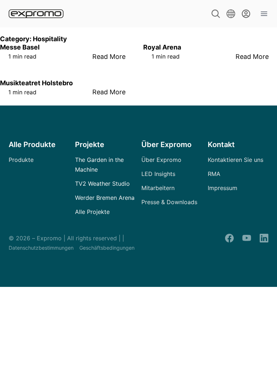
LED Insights (158, 173)
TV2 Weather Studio (102, 183)
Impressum (222, 188)
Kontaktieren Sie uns (235, 159)
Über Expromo (161, 159)
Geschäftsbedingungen (107, 248)
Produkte (21, 159)
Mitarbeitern (158, 188)
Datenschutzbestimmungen (41, 248)
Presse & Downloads (169, 202)
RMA (214, 173)
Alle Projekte (92, 211)
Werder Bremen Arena (105, 197)
